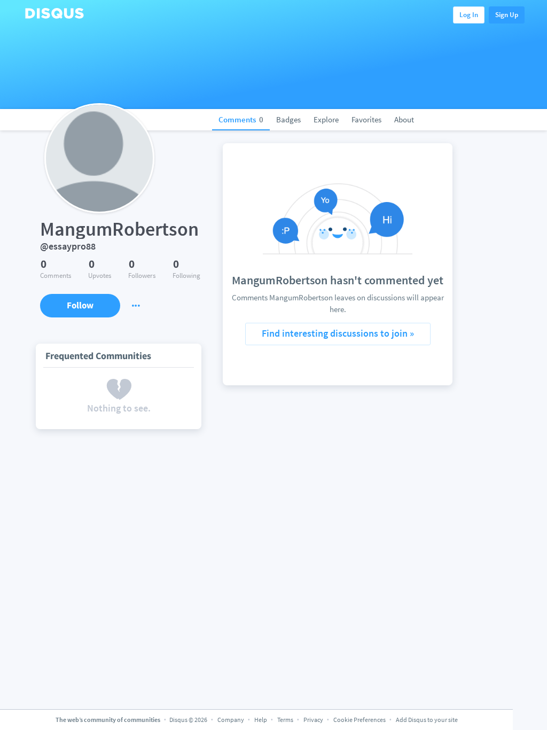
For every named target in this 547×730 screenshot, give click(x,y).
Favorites (366, 119)
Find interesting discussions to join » (338, 333)
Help (260, 720)
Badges (288, 119)
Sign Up (506, 14)
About (404, 119)
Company (230, 720)
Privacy (313, 720)
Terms (285, 720)
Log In (468, 14)
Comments (240, 119)
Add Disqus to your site (427, 720)
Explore (326, 119)
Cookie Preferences (360, 720)
